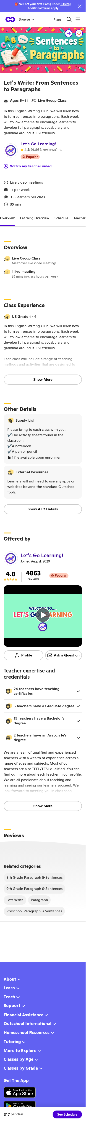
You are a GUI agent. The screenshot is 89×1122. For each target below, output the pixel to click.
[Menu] (77, 19)
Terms (46, 8)
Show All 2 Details (43, 509)
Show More (42, 379)
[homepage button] (10, 19)
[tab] (7, 218)
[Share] (69, 33)
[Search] (69, 19)
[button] (43, 691)
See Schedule (67, 1114)
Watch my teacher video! (31, 166)
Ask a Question (67, 655)
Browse (24, 19)
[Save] (79, 33)
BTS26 (65, 4)
